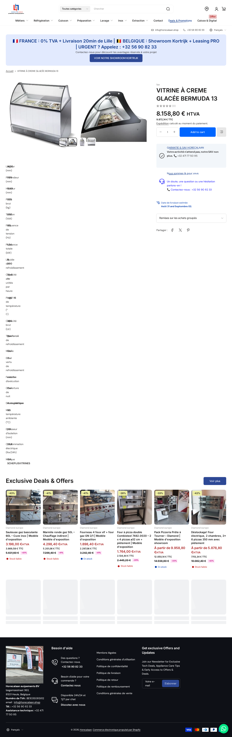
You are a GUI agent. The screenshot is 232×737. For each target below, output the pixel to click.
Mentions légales (106, 652)
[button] (75, 9)
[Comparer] (221, 132)
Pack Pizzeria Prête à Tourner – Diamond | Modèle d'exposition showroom (167, 538)
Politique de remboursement (113, 686)
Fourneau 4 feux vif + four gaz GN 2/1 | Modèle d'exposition (97, 536)
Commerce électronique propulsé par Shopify (116, 729)
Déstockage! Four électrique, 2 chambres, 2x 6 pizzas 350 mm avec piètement (208, 538)
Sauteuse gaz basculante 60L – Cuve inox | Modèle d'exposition (22, 536)
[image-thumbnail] (63, 142)
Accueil (9, 71)
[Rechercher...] (168, 9)
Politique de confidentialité (112, 666)
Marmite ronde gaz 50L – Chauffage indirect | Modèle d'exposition (59, 536)
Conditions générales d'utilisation (116, 659)
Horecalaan (86, 729)
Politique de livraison (109, 673)
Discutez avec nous (73, 704)
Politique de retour (107, 679)
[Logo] (16, 9)
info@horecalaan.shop (27, 702)
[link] (172, 230)
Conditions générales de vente (114, 693)
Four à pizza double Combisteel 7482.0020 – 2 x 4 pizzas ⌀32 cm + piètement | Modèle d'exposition (134, 539)
